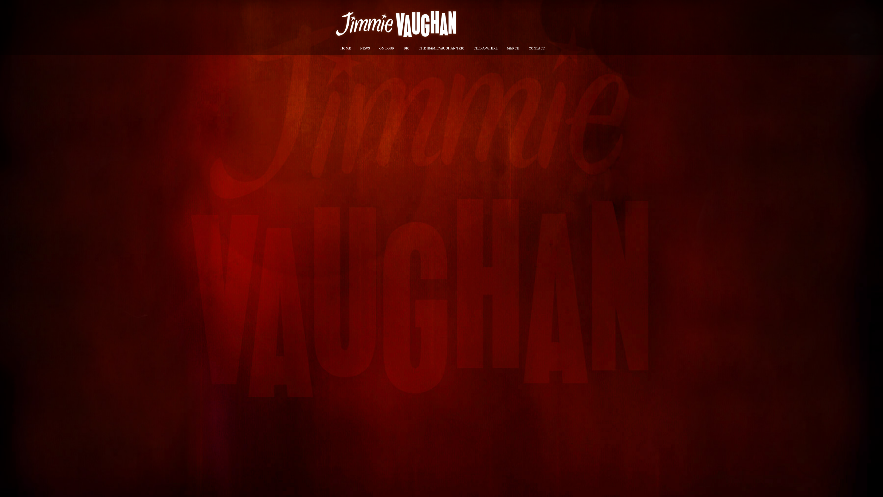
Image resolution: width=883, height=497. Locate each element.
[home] (396, 10)
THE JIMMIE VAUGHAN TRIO (441, 48)
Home (345, 48)
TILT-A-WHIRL (486, 48)
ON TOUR (386, 48)
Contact (537, 48)
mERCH (513, 48)
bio (407, 48)
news (365, 48)
